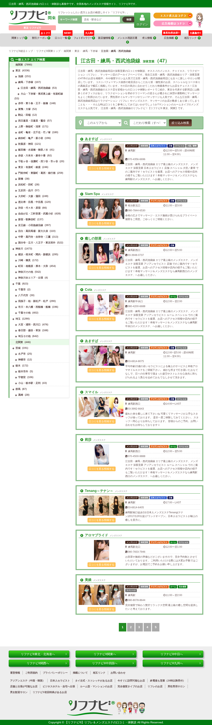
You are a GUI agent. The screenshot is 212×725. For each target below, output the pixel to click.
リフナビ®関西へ (38, 663)
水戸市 (22, 353)
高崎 (20, 394)
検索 (128, 19)
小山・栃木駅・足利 (29, 383)
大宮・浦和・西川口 (29, 324)
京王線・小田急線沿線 (30, 225)
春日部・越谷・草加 (29, 330)
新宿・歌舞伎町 (27, 219)
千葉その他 (24, 312)
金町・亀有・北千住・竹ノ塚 (34, 132)
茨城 (18, 348)
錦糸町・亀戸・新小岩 (30, 138)
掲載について (80, 672)
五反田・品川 (25, 190)
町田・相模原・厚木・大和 (33, 266)
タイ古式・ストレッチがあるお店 (93, 680)
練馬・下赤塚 (25, 82)
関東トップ (18, 37)
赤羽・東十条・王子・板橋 (33, 103)
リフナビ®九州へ (171, 663)
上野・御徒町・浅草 (29, 126)
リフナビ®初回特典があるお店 (50, 692)
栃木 (18, 365)
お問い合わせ (118, 672)
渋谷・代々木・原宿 (29, 207)
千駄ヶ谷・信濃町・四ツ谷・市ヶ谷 (38, 161)
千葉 (18, 283)
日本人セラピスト (60, 680)
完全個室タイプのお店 (130, 686)
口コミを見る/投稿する (101, 168)
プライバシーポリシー (55, 672)
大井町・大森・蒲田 (29, 196)
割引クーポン (41, 36)
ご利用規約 (31, 672)
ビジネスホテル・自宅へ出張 (59, 686)
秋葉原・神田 (25, 143)
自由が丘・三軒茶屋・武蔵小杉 (35, 213)
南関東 (19, 64)
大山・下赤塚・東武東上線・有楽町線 (42, 93)
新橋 (20, 178)
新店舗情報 (104, 37)
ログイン (142, 24)
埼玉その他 (24, 336)
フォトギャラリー (83, 36)
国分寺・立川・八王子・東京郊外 (36, 242)
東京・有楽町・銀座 (29, 167)
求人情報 (147, 37)
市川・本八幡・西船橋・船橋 (34, 306)
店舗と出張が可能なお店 (23, 686)
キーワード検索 (68, 19)
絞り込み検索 (180, 122)
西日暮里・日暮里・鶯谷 (32, 120)
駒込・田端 (24, 114)
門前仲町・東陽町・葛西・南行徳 (36, 173)
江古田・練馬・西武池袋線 (36, 87)
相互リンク (192, 36)
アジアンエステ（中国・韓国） (27, 680)
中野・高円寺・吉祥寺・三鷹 (34, 236)
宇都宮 (22, 377)
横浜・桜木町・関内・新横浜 (34, 254)
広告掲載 (169, 37)
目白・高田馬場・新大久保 (33, 231)
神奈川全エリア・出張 (30, 277)
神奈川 (19, 248)
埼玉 (18, 318)
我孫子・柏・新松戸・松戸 (33, 301)
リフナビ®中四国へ (104, 663)
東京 (18, 70)
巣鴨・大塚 (24, 109)
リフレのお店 (155, 686)
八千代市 (23, 295)
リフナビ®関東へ (105, 654)
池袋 (20, 76)
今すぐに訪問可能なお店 (131, 680)
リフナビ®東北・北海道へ (38, 654)
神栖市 (22, 359)
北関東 (19, 342)
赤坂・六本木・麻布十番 (32, 155)
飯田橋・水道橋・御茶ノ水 (33, 149)
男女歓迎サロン (19, 692)
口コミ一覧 (63, 36)
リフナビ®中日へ (171, 654)
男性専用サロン (176, 686)
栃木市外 (23, 371)
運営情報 (15, 672)
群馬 (18, 389)
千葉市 (22, 289)
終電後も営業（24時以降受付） (167, 680)
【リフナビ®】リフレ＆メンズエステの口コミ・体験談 (101, 722)
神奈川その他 (25, 271)
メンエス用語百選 (127, 37)
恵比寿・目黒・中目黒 (30, 202)
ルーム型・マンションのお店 (96, 686)
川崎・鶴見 (24, 260)
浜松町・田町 (25, 184)
